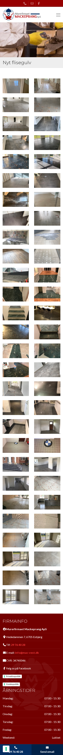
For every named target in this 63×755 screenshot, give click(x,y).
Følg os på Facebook (18, 668)
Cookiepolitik (12, 684)
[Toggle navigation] (57, 14)
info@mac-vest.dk (27, 652)
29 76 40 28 (18, 644)
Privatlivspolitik (13, 676)
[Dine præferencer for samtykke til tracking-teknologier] (6, 749)
